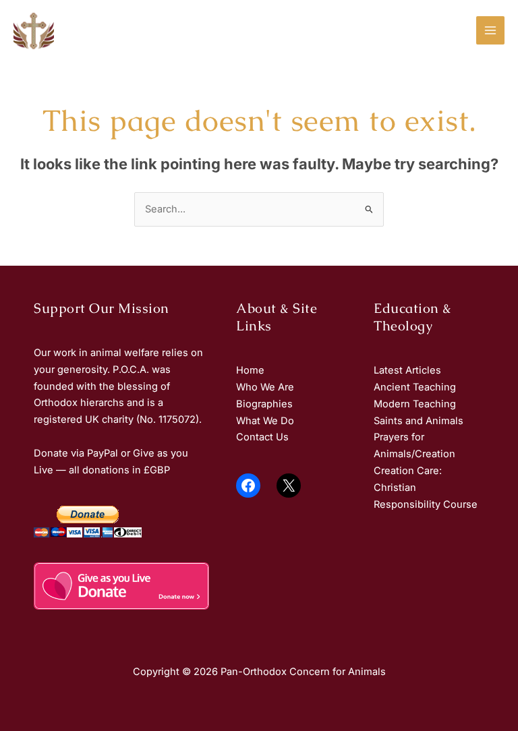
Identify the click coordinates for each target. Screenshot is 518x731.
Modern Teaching (415, 404)
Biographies (264, 404)
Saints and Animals (418, 421)
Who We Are (265, 387)
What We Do (265, 421)
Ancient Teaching (415, 387)
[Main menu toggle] (490, 30)
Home (250, 370)
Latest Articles (407, 370)
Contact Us (262, 437)
